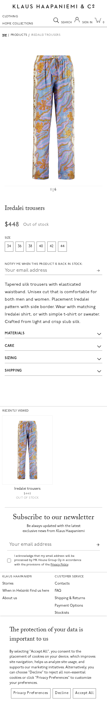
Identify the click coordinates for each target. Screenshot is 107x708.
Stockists (62, 613)
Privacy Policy (59, 564)
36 (19, 246)
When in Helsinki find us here (25, 591)
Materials (14, 333)
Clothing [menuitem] (10, 16)
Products (19, 35)
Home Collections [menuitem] (17, 23)
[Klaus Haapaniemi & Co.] (54, 6)
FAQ (58, 591)
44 (62, 246)
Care (9, 346)
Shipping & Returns (70, 598)
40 (41, 246)
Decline (61, 693)
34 (9, 246)
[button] (53, 117)
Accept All (84, 693)
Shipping (13, 370)
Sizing (11, 358)
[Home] (4, 35)
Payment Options (69, 605)
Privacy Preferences (30, 693)
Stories (7, 583)
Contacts (62, 583)
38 (30, 246)
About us (9, 598)
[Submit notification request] (98, 271)
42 (52, 246)
